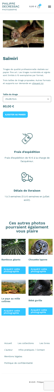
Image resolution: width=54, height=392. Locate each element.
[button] (49, 6)
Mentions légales (13, 356)
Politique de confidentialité (18, 363)
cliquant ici (37, 83)
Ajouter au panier (15, 114)
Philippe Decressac (10, 5)
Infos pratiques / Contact (31, 350)
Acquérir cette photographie (12, 270)
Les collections (26, 343)
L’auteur (8, 350)
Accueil (8, 343)
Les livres (44, 343)
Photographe (9, 9)
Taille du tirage (10, 94)
